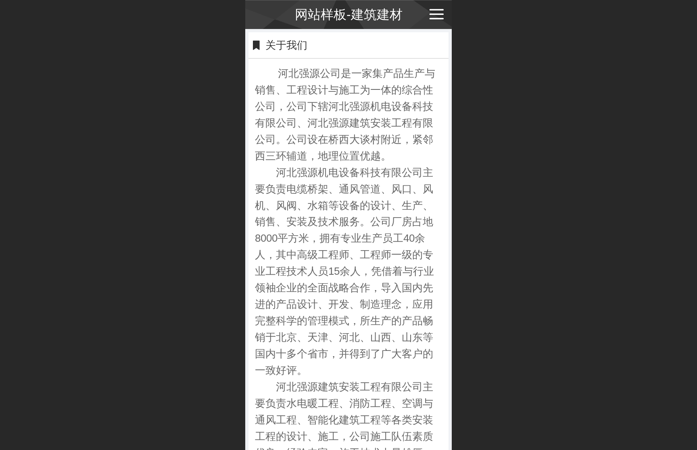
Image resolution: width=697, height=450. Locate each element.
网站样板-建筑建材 (349, 14)
